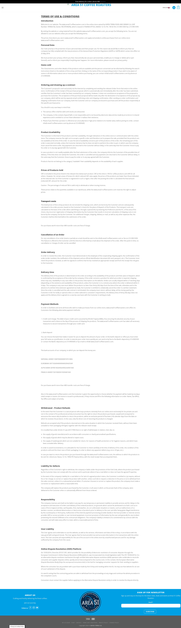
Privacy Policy (103, 622)
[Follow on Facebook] (30, 607)
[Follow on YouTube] (37, 607)
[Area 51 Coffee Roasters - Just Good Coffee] (90, 7)
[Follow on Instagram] (33, 607)
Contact (78, 622)
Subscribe (150, 612)
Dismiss (103, 2)
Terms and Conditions (90, 622)
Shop (73, 622)
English (165, 7)
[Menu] (2, 7)
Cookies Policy (114, 622)
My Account (66, 622)
